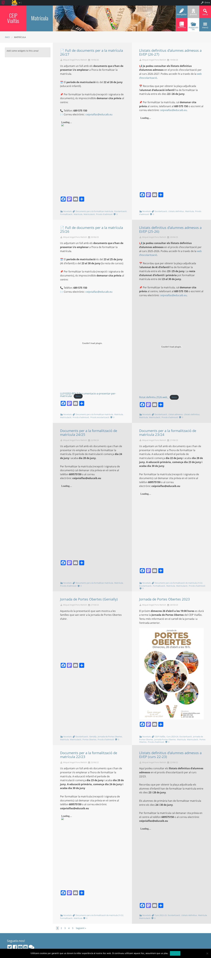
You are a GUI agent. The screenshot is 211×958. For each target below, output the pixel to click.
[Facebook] (15, 947)
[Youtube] (20, 947)
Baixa (78, 396)
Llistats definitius (176, 211)
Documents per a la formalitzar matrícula (94, 211)
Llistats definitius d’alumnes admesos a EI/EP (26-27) (170, 52)
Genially (93, 736)
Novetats (67, 211)
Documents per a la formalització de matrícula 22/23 (88, 755)
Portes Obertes (89, 739)
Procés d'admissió (104, 214)
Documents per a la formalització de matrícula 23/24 (167, 432)
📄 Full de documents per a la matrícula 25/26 (91, 229)
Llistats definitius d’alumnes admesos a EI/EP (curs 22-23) (170, 755)
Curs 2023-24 (172, 736)
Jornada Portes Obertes (165, 739)
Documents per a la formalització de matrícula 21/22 (178, 582)
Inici (7, 37)
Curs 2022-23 (161, 915)
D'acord (175, 953)
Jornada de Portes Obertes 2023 (164, 599)
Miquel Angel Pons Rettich (75, 60)
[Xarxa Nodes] (31, 947)
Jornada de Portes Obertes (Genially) (89, 599)
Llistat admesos (175, 414)
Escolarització (120, 211)
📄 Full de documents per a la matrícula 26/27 (91, 52)
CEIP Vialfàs (13, 18)
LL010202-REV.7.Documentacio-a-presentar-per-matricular (88, 395)
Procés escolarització (99, 417)
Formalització (66, 214)
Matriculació (89, 214)
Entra (207, 2)
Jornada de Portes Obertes (110, 736)
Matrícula (39, 18)
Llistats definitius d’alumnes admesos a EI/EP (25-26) (170, 229)
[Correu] (25, 947)
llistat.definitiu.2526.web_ (153, 397)
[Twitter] (9, 947)
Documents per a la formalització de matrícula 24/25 (88, 432)
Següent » (81, 928)
